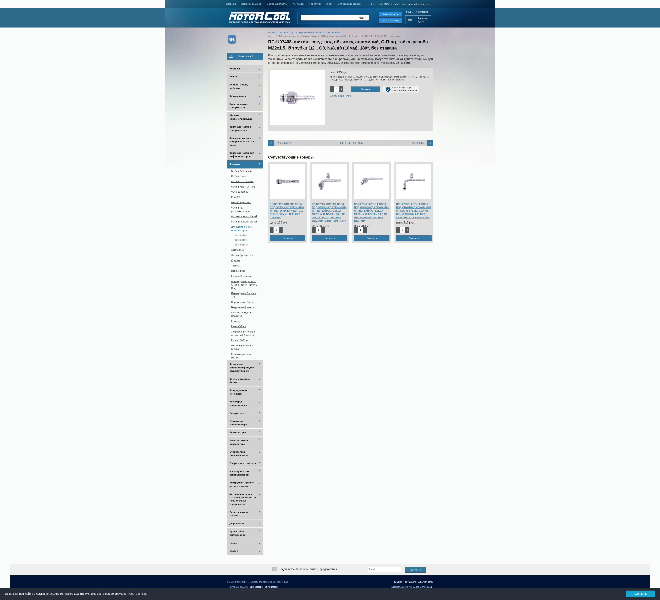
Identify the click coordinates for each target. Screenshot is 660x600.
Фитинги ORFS (239, 191)
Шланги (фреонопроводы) (240, 117)
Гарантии (315, 3)
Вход (408, 11)
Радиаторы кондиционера (238, 423)
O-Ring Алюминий (241, 171)
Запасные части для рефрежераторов (241, 154)
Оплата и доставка (349, 3)
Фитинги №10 (241, 245)
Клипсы (235, 321)
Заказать (365, 89)
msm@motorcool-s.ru (420, 4)
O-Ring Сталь (238, 176)
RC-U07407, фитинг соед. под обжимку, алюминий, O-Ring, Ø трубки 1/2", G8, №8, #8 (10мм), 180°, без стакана (287, 211)
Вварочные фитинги (242, 307)
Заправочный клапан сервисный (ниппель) (243, 333)
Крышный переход (241, 276)
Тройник (235, 265)
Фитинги (234, 164)
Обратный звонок (390, 14)
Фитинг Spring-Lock (242, 255)
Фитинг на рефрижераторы (240, 209)
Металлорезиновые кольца (242, 347)
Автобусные (238, 249)
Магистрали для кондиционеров (239, 473)
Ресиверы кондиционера (238, 403)
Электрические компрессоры (238, 106)
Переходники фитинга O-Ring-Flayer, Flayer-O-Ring (244, 285)
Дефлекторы (237, 523)
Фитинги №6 (241, 235)
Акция (233, 76)
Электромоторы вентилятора (239, 442)
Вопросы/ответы (277, 3)
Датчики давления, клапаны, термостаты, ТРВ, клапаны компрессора (242, 499)
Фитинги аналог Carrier (244, 221)
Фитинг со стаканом (242, 181)
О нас (329, 3)
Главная (231, 3)
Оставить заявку (390, 20)
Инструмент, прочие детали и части (241, 484)
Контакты (298, 3)
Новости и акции (251, 3)
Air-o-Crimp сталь (241, 202)
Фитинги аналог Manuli (244, 216)
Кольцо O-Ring (239, 340)
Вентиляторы (237, 432)
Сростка (235, 260)
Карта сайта (410, 582)
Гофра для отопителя (242, 463)
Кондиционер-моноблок (238, 392)
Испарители (236, 413)
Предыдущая (283, 143)
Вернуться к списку (351, 143)
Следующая (418, 143)
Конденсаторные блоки (239, 381)
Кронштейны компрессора (237, 533)
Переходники (238, 270)
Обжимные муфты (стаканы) (241, 314)
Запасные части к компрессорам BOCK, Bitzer (242, 141)
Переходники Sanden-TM (243, 295)
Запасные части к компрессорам (240, 128)
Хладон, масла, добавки (238, 86)
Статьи (233, 550)
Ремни (233, 543)
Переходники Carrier (242, 302)
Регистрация (421, 11)
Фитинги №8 (241, 240)
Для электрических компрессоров (241, 228)
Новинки (234, 68)
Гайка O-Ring (238, 326)
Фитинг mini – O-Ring (243, 186)
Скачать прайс (246, 56)
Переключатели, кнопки (239, 514)
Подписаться (415, 569)
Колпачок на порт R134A (241, 356)
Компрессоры (237, 96)
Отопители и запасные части (239, 453)
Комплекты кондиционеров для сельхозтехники (241, 367)
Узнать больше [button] (137, 593)
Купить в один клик (340, 95)
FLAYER (235, 197)
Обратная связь (425, 582)
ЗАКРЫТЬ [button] (641, 593)
